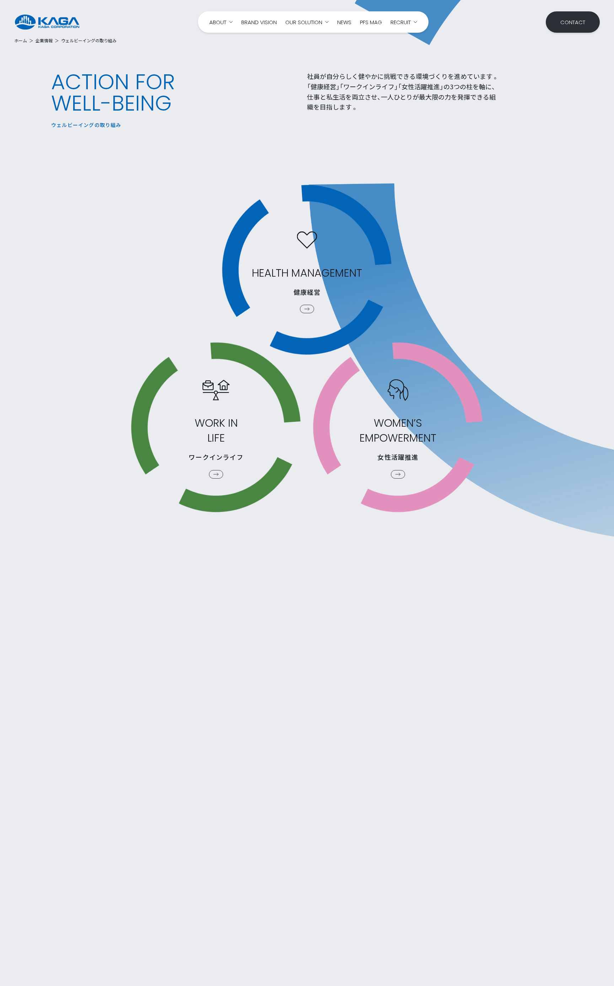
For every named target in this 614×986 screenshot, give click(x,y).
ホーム (20, 40)
